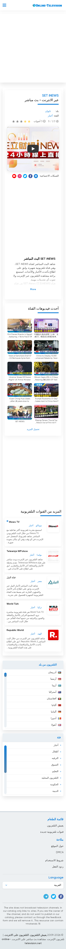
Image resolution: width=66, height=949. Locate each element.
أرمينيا (53, 679)
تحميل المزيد (33, 429)
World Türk (13, 604)
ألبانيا (54, 705)
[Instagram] (20, 176)
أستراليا (52, 692)
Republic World (15, 630)
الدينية (55, 791)
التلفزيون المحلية (50, 778)
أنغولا (53, 725)
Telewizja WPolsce (17, 551)
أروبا (54, 685)
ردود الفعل (57, 866)
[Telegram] (46, 896)
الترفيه (55, 758)
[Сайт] (36, 176)
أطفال (55, 751)
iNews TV (14, 522)
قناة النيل (11, 577)
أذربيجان (52, 672)
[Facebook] (30, 176)
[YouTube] (14, 176)
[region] (33, 699)
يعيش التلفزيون (55, 825)
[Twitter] (25, 176)
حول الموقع (57, 846)
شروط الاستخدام (54, 860)
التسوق (54, 765)
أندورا (53, 718)
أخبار (56, 745)
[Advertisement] (33, 47)
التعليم (55, 771)
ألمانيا (53, 712)
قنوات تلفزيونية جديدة (51, 832)
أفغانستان (51, 698)
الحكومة (54, 784)
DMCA (59, 852)
